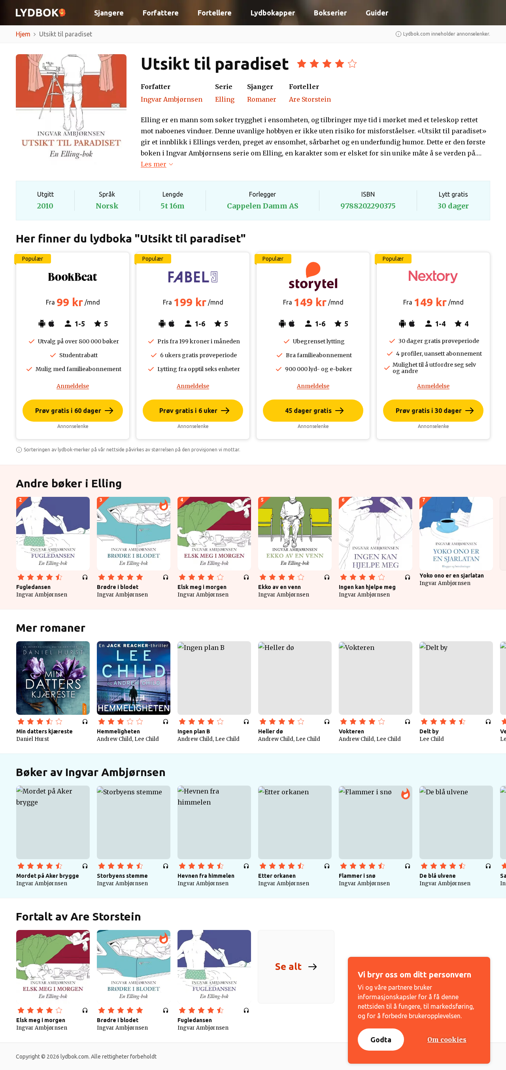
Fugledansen (33, 587)
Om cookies (446, 1039)
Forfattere (161, 13)
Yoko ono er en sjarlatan (451, 575)
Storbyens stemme (122, 876)
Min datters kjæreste (44, 731)
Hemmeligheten (118, 731)
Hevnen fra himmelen (205, 876)
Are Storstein (310, 99)
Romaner (261, 99)
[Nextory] (433, 277)
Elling (224, 99)
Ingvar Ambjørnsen (171, 99)
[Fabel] (192, 277)
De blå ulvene (437, 876)
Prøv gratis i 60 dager (68, 410)
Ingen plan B (193, 731)
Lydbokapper (273, 13)
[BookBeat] (72, 277)
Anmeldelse (73, 386)
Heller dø (270, 731)
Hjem (23, 34)
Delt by (429, 731)
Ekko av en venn (279, 587)
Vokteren (351, 731)
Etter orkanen (277, 876)
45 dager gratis (308, 410)
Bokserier (330, 13)
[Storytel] (313, 277)
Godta (380, 1039)
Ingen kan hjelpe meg (367, 587)
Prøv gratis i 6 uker (188, 410)
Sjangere (109, 13)
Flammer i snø (357, 876)
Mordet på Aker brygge (47, 876)
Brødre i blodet (117, 587)
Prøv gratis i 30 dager (429, 410)
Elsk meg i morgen (202, 587)
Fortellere (215, 13)
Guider (377, 13)
